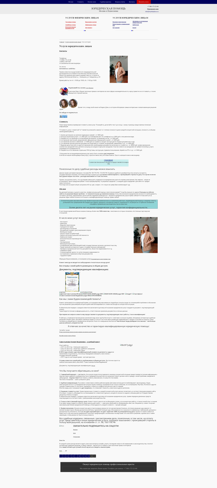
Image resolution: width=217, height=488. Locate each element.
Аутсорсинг (116, 27)
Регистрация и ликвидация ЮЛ (121, 24)
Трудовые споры (70, 22)
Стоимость (80, 2)
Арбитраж (136, 25)
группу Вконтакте (89, 88)
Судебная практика (105, 2)
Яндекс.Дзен (62, 440)
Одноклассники (76, 436)
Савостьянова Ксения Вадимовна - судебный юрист (79, 342)
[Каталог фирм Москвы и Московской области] (63, 117)
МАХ (74, 433)
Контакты (132, 2)
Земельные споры (90, 25)
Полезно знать (92, 2)
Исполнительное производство (70, 27)
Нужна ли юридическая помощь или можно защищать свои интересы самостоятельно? (77, 332)
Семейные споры (70, 25)
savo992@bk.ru (72, 68)
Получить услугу (144, 2)
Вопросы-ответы (120, 2)
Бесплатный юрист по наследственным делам (100, 259)
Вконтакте (75, 429)
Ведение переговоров (119, 22)
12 (85, 456)
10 (79, 456)
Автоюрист (88, 27)
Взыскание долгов (91, 22)
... (76, 456)
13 (88, 456)
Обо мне (70, 2)
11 (82, 456)
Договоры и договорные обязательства (140, 22)
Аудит (134, 27)
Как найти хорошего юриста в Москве (67, 335)
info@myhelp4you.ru (63, 68)
